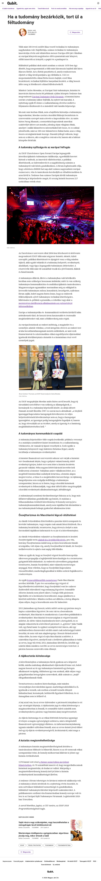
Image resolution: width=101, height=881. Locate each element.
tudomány (31, 34)
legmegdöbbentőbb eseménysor (42, 580)
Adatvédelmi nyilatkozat (33, 861)
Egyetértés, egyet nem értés (26, 8)
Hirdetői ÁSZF (72, 861)
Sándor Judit (32, 30)
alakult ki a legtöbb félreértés (52, 539)
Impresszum (7, 861)
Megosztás (76, 32)
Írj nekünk (56, 865)
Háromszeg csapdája (76, 8)
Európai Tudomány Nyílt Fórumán (48, 96)
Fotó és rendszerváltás (59, 8)
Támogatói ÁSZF (85, 861)
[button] (22, 845)
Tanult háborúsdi (43, 8)
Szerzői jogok (18, 861)
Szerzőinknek (46, 865)
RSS (94, 861)
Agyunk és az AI (91, 8)
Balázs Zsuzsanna (24, 827)
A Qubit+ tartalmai (8, 8)
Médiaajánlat (61, 861)
